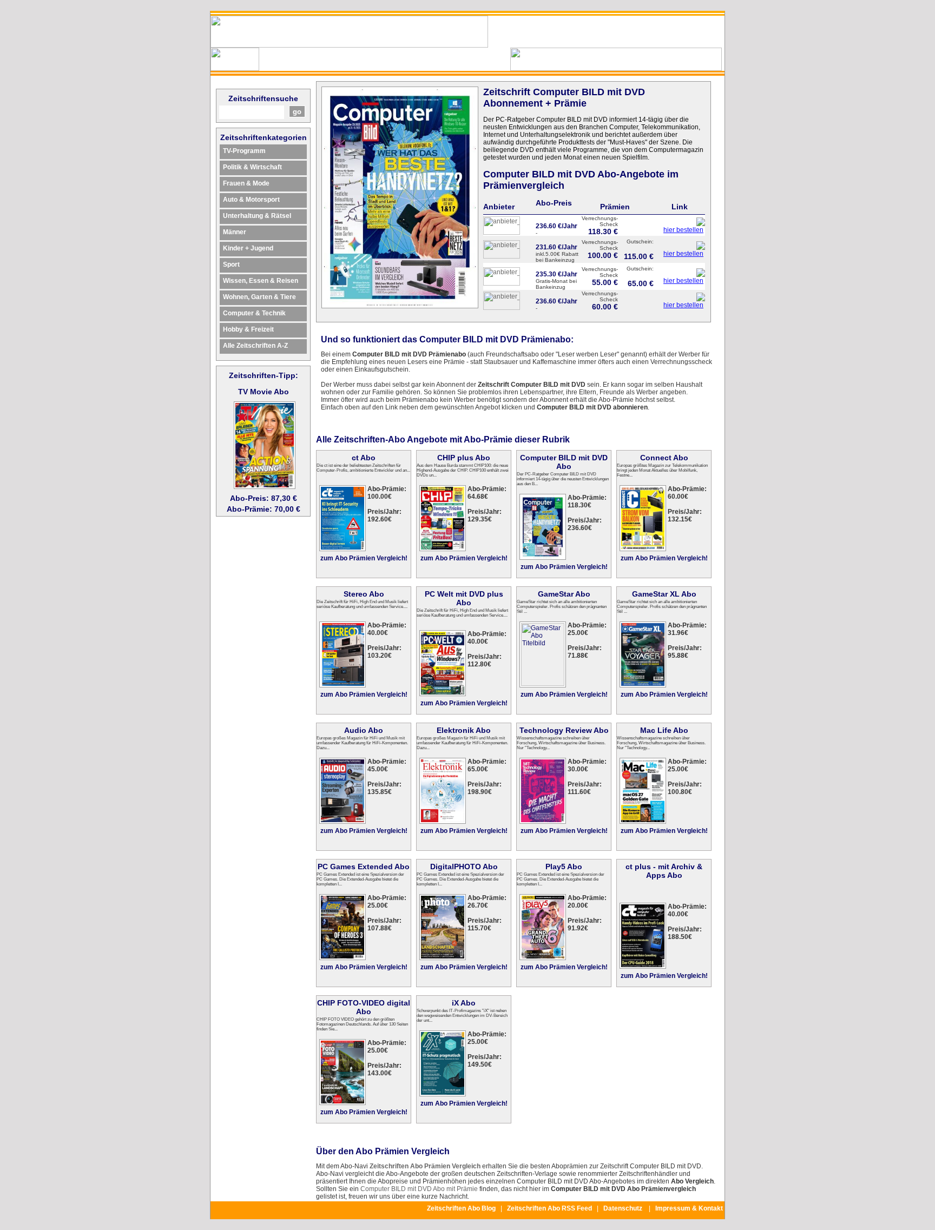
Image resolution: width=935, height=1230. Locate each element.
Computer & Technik (254, 313)
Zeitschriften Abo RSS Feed (549, 1208)
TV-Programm (244, 151)
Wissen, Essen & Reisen (260, 281)
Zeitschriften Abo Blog (461, 1208)
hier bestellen (683, 230)
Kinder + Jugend (248, 248)
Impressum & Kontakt (689, 1208)
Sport (231, 264)
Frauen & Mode (246, 183)
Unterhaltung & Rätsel (257, 216)
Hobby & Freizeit (248, 329)
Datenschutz (622, 1208)
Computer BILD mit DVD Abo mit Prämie (419, 1189)
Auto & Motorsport (251, 199)
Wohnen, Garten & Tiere (259, 297)
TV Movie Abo (263, 391)
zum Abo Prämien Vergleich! (363, 558)
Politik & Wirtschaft (252, 167)
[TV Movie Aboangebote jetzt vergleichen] (264, 486)
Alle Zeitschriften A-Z (255, 345)
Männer (234, 232)
